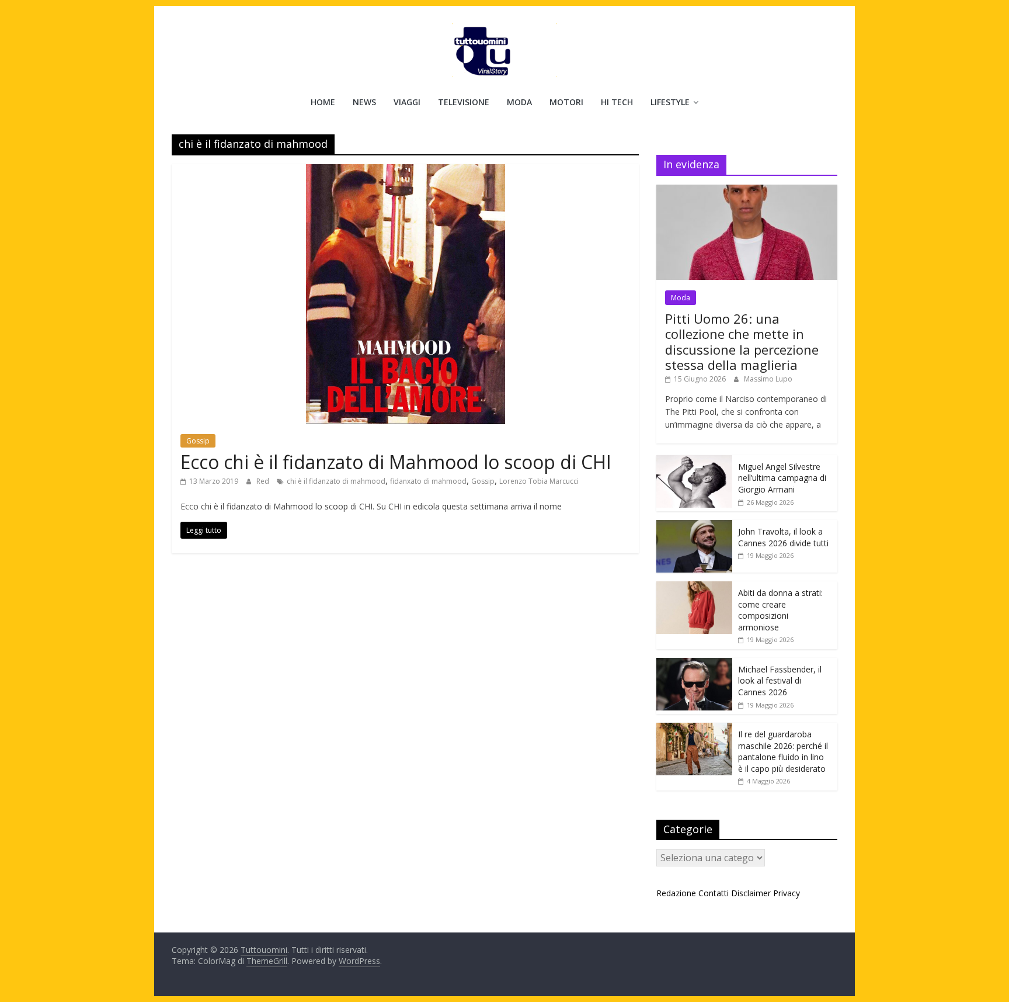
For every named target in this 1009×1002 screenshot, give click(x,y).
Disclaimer (751, 893)
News (364, 102)
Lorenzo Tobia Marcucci (539, 481)
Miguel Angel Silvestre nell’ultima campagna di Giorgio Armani (782, 478)
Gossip (198, 441)
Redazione (676, 893)
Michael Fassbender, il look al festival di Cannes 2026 (780, 681)
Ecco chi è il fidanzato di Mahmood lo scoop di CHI (395, 461)
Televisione (463, 102)
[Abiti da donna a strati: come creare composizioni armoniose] (694, 587)
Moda (519, 102)
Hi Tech (617, 102)
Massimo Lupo (768, 379)
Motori (566, 102)
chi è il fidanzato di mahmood (336, 481)
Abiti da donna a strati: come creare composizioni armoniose (780, 610)
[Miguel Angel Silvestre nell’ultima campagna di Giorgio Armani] (694, 461)
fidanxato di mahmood (428, 481)
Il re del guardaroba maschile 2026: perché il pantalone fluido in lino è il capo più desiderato (783, 751)
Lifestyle (670, 102)
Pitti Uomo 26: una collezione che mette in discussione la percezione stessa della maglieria (742, 341)
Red (263, 481)
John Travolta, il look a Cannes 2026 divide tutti (783, 537)
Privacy (786, 893)
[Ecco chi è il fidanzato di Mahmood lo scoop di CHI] (405, 171)
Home (323, 102)
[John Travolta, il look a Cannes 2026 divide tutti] (694, 526)
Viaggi (407, 102)
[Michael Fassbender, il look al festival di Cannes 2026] (694, 664)
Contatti (713, 893)
